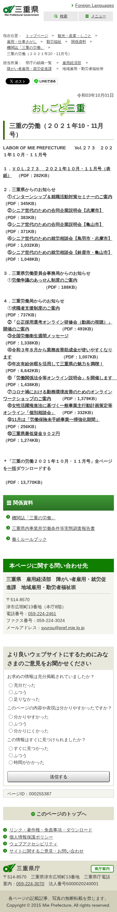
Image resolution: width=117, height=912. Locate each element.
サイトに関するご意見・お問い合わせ (46, 851)
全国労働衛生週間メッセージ (40, 335)
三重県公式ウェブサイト (21, 10)
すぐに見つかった (31, 748)
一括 (11, 468)
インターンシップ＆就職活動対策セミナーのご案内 (62, 196)
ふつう (20, 692)
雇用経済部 (71, 63)
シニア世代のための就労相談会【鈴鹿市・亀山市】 (62, 252)
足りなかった (27, 699)
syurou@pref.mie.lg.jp (63, 627)
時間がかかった (29, 762)
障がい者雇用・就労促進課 (29, 69)
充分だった (25, 685)
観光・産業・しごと (74, 36)
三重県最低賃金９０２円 (36, 433)
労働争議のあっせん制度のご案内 (44, 280)
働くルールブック (29, 539)
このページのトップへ (61, 813)
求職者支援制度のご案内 (36, 308)
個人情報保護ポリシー (31, 837)
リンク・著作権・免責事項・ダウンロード (50, 829)
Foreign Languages (94, 5)
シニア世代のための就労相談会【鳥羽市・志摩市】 (62, 238)
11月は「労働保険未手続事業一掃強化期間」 (56, 419)
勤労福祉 (53, 42)
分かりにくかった (31, 730)
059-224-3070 (30, 883)
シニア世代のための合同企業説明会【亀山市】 (58, 224)
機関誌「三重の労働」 (25, 47)
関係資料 (78, 42)
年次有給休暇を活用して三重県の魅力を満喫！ (58, 363)
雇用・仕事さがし (22, 42)
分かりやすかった (31, 716)
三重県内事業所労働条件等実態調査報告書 (53, 528)
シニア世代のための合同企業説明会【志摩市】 (58, 210)
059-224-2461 (42, 613)
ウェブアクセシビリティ (33, 843)
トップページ (37, 36)
